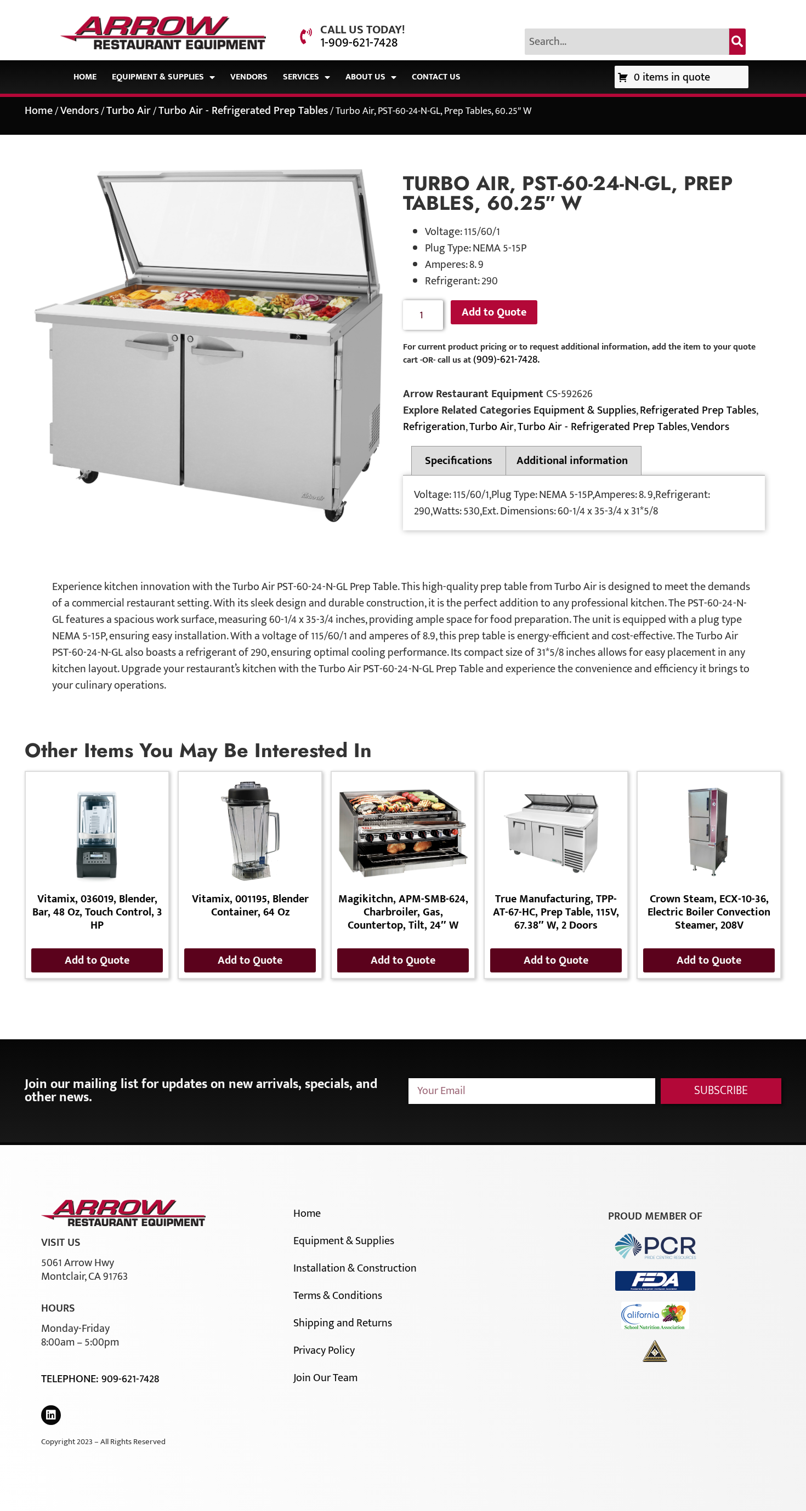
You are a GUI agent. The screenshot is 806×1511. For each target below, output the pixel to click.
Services (301, 77)
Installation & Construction (355, 1268)
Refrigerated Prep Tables (698, 410)
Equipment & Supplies (158, 77)
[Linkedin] (51, 1415)
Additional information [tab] (572, 460)
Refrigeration (434, 426)
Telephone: (71, 1379)
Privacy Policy (324, 1350)
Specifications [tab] (458, 460)
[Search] (737, 41)
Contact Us (436, 77)
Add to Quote (494, 312)
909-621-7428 (130, 1379)
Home (85, 77)
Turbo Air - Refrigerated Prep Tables (243, 110)
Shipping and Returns (342, 1323)
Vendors (249, 77)
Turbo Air (128, 110)
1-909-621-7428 (359, 43)
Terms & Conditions (337, 1295)
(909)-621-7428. (506, 359)
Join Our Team (325, 1378)
